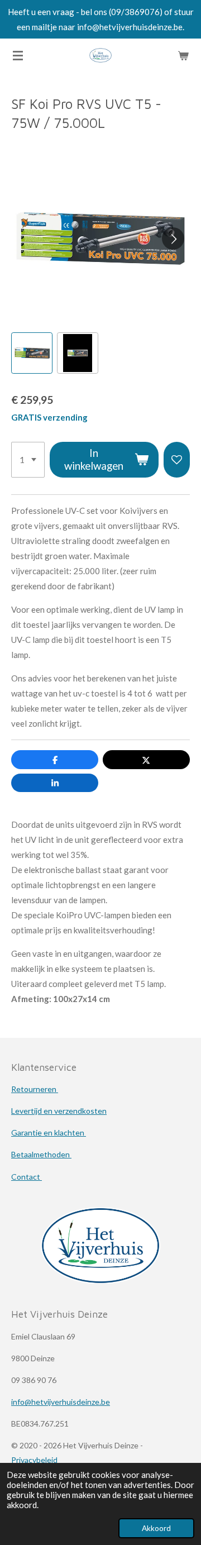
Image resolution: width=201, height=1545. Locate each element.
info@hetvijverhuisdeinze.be (60, 1401)
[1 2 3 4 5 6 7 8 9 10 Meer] (28, 460)
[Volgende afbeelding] (173, 238)
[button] (31, 353)
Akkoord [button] (156, 1528)
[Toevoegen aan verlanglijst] (177, 460)
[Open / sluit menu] (18, 55)
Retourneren (34, 1089)
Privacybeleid (34, 1460)
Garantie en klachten (48, 1132)
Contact (26, 1176)
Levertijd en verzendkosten (59, 1110)
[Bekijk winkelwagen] (183, 55)
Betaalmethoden (41, 1154)
